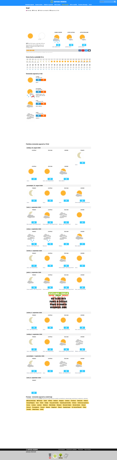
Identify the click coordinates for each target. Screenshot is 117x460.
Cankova (67, 400)
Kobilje (46, 402)
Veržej (41, 409)
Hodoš (41, 402)
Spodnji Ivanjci (66, 407)
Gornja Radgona (30, 402)
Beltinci (50, 400)
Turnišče (29, 409)
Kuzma (28, 405)
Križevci (74, 402)
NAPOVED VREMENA (60, 2)
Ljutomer (39, 405)
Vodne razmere (57, 4)
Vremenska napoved (29, 4)
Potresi (90, 4)
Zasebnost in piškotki (71, 449)
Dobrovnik (79, 400)
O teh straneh (61, 449)
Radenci (48, 407)
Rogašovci (54, 407)
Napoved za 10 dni (55, 10)
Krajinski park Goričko (65, 402)
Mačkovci (45, 405)
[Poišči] (115, 2)
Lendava (34, 405)
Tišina (84, 407)
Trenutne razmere (38, 4)
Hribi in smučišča (73, 4)
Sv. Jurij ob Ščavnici (76, 407)
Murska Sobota (76, 405)
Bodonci (56, 400)
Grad (37, 402)
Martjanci (59, 405)
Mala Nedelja (52, 405)
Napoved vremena (32, 449)
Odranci (83, 405)
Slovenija (29, 10)
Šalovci (60, 407)
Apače (45, 400)
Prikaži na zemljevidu (44, 10)
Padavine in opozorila (48, 4)
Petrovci (29, 407)
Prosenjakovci (35, 407)
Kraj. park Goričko (54, 402)
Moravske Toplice (67, 405)
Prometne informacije (82, 4)
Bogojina (61, 400)
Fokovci (86, 400)
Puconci (42, 407)
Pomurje (35, 10)
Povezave (80, 449)
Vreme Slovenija (65, 4)
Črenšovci (73, 400)
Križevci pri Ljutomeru (83, 402)
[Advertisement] (58, 21)
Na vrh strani (88, 449)
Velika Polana (35, 409)
